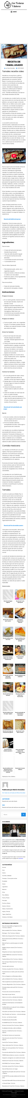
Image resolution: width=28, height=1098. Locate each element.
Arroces (4, 867)
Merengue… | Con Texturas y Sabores (11, 933)
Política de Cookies (19, 1091)
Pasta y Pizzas (5, 897)
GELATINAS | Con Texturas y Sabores (11, 1063)
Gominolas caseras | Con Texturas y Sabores (13, 1066)
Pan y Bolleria (12, 776)
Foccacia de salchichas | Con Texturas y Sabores (14, 1052)
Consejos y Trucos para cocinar (9, 878)
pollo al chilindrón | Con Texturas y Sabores (12, 979)
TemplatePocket (15, 1094)
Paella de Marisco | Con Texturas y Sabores (12, 959)
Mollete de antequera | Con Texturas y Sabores (13, 936)
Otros (3, 892)
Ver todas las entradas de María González (13, 793)
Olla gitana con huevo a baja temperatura (12, 952)
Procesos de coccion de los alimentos (11, 991)
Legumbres (5, 886)
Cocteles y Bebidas (6, 875)
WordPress (14, 1096)
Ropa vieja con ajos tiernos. (8, 994)
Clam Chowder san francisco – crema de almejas (14, 1014)
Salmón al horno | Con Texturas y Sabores (12, 1000)
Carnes (4, 873)
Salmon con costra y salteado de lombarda (12, 997)
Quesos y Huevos (6, 906)
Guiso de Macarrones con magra (10, 1069)
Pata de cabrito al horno (8, 966)
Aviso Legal (14, 1092)
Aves (3, 870)
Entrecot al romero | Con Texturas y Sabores (13, 1025)
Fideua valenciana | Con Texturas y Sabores (12, 1045)
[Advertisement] (14, 27)
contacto (20, 858)
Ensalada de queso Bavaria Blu (9, 1019)
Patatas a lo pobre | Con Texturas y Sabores (12, 969)
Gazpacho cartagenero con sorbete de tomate (13, 1058)
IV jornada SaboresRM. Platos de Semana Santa (13, 1080)
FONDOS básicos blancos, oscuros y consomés (13, 1055)
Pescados (4, 900)
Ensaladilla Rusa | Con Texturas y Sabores (12, 1022)
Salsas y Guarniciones (7, 908)
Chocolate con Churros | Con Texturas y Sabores (13, 1011)
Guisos (3, 884)
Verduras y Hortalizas (7, 917)
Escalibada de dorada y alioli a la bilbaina (11, 1028)
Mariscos (4, 889)
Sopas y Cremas (6, 911)
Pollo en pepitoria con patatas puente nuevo (13, 981)
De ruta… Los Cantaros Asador (9, 1017)
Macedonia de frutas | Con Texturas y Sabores (13, 1086)
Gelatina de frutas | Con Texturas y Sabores (12, 1060)
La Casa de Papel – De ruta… (9, 1083)
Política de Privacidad (7, 1091)
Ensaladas (4, 881)
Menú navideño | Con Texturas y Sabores (12, 930)
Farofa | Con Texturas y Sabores (10, 1042)
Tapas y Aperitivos (6, 914)
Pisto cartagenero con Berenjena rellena (12, 976)
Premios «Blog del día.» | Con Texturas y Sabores (13, 984)
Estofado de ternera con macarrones (11, 1035)
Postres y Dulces (6, 903)
